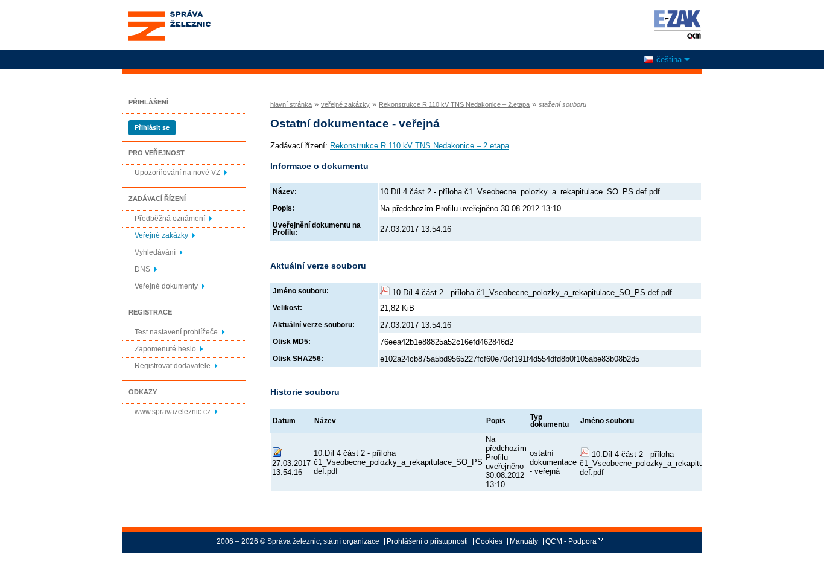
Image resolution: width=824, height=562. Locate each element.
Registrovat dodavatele (173, 366)
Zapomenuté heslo (165, 349)
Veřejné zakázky (161, 235)
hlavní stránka (291, 104)
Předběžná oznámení (170, 218)
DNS (142, 269)
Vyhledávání (155, 252)
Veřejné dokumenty (166, 286)
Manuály (524, 541)
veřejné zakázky (345, 104)
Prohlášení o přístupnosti (427, 541)
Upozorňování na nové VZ (177, 172)
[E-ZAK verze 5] (675, 24)
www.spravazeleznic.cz (173, 411)
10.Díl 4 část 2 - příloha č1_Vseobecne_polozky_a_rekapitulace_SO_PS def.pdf (532, 292)
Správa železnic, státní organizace (168, 14)
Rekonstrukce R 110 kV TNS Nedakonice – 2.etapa (454, 104)
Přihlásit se (152, 127)
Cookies (488, 541)
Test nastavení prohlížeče (176, 332)
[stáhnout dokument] (584, 454)
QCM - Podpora (571, 541)
